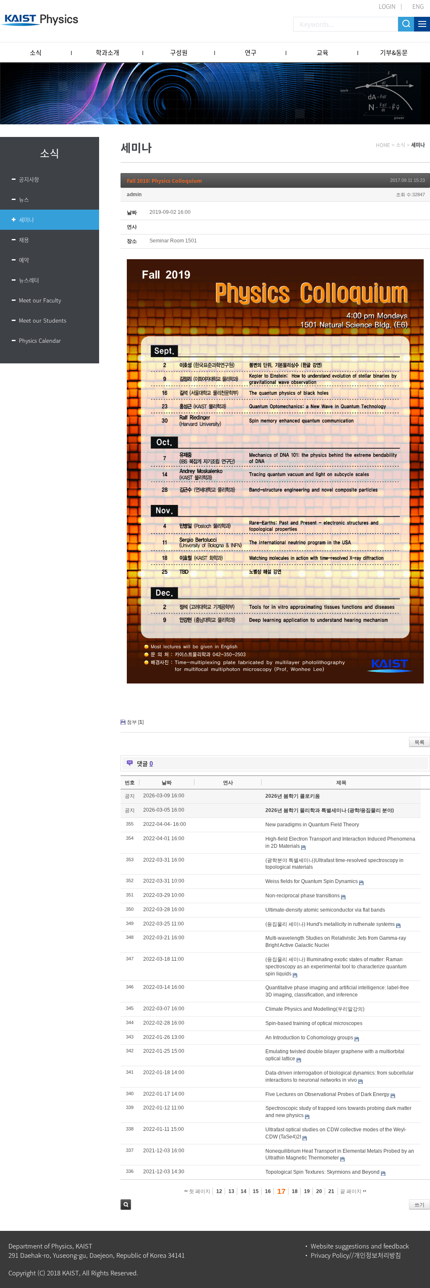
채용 (24, 240)
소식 (36, 52)
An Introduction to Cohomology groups (309, 1038)
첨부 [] (135, 722)
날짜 (167, 783)
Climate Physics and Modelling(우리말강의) (314, 1009)
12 (219, 1191)
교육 (322, 52)
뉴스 (24, 199)
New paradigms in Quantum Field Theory (312, 825)
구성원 (179, 52)
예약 (24, 260)
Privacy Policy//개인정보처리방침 (356, 1255)
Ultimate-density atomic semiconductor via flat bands (325, 910)
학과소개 (107, 52)
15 (256, 1191)
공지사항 (29, 179)
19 (307, 1191)
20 (319, 1191)
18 (295, 1191)
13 (231, 1191)
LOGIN (387, 6)
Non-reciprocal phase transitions (302, 896)
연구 (251, 52)
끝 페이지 (351, 1191)
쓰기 (419, 1205)
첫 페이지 (199, 1191)
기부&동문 (394, 52)
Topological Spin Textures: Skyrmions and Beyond (322, 1172)
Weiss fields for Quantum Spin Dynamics (311, 881)
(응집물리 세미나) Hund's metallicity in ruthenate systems (330, 924)
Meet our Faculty (40, 300)
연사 (228, 783)
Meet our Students (42, 320)
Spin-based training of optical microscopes (313, 1023)
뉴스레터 (29, 280)
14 (243, 1191)
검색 (126, 1204)
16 (268, 1191)
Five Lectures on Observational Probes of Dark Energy (327, 1094)
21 (331, 1191)
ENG (418, 6)
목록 (419, 742)
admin (134, 194)
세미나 (26, 219)
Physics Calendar (40, 340)
